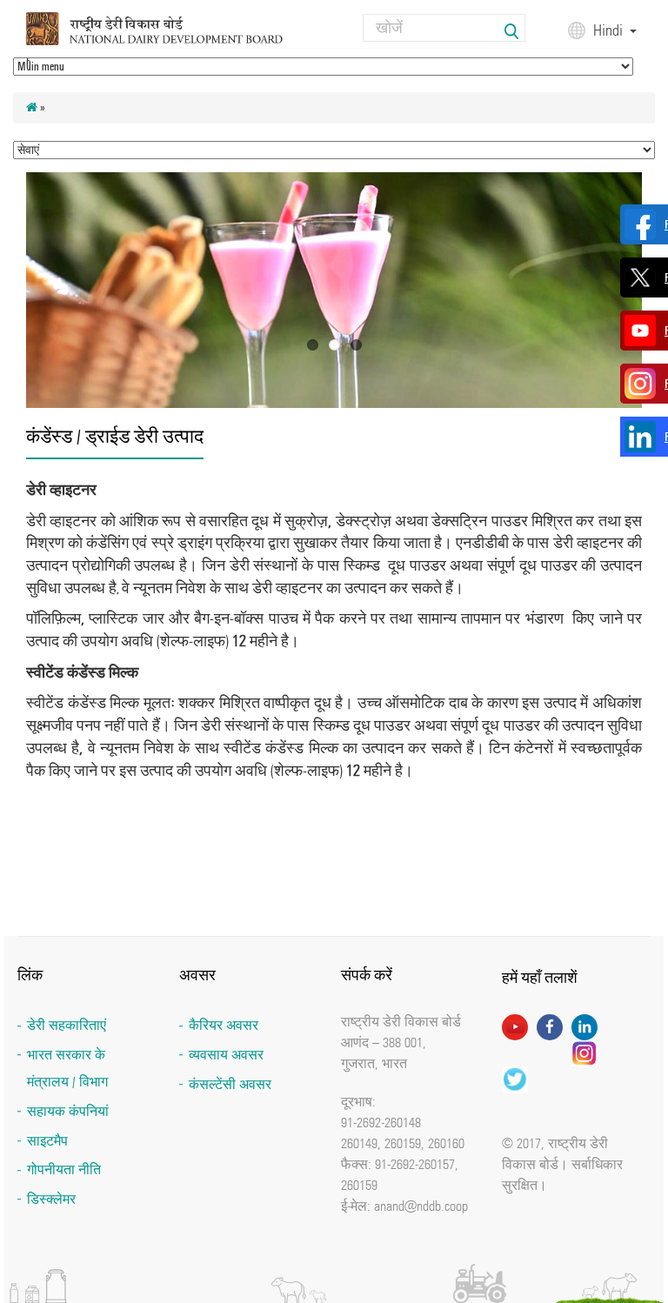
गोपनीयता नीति (64, 1169)
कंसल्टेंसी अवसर (230, 1084)
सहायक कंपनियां (68, 1111)
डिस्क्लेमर (51, 1199)
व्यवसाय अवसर (226, 1054)
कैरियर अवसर (223, 1025)
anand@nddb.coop (421, 1205)
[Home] (170, 27)
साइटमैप (47, 1141)
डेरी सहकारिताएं (66, 1025)
